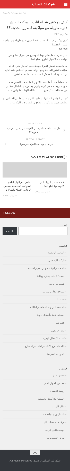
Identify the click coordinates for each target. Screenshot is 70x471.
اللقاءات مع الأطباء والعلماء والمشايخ (44, 346)
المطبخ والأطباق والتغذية (51, 398)
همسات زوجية (56, 283)
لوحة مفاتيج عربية (54, 429)
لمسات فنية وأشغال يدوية (50, 314)
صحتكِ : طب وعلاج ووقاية (50, 275)
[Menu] (66, 4)
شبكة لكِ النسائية (43, 4)
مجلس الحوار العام (54, 383)
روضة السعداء (57, 390)
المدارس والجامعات (53, 414)
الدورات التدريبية (55, 353)
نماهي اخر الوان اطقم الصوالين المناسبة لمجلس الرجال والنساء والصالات (17, 186)
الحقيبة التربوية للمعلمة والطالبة (47, 307)
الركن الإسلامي (56, 260)
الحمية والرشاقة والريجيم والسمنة (46, 268)
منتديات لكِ (58, 375)
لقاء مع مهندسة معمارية (14, 12)
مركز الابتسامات (55, 437)
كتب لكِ (60, 322)
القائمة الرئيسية (56, 252)
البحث (64, 225)
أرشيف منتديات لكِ (54, 422)
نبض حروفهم (57, 330)
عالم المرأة (58, 406)
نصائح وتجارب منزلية (53, 291)
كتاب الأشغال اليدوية (53, 338)
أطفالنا (60, 299)
